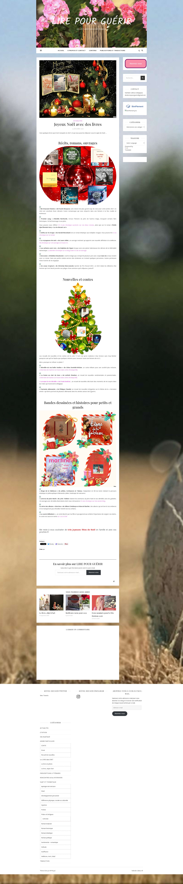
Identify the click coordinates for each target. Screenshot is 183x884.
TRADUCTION (44, 861)
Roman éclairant (46, 824)
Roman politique (46, 838)
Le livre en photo (46, 764)
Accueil (61, 50)
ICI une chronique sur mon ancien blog (92, 501)
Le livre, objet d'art (47, 768)
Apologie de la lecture (48, 786)
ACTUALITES (77, 121)
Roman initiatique (47, 833)
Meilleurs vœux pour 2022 (76, 613)
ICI (76, 370)
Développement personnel (50, 796)
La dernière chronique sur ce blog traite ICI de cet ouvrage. (67, 250)
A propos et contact (77, 50)
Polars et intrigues (47, 814)
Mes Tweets (44, 695)
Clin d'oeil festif (45, 737)
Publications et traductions (112, 50)
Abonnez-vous (93, 572)
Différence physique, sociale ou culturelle (54, 800)
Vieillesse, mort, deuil (48, 856)
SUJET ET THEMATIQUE (48, 782)
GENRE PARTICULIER (47, 741)
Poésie (43, 810)
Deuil (43, 791)
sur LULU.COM (62, 516)
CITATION (43, 732)
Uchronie (45, 819)
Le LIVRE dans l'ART (46, 759)
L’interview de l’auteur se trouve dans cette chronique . (58, 377)
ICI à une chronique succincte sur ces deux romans (76, 225)
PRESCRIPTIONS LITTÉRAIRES (50, 773)
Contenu (93, 50)
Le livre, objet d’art (47, 613)
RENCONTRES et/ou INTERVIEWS (51, 778)
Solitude (44, 847)
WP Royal (52, 871)
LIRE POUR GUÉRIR (92, 22)
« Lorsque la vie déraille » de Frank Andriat (54, 381)
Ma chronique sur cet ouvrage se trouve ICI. (53, 243)
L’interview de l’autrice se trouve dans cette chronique (57, 370)
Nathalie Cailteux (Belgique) (134, 93)
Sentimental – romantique (49, 842)
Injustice (44, 805)
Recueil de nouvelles (48, 755)
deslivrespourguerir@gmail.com (135, 95)
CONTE (43, 745)
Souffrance (44, 852)
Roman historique (47, 828)
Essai (43, 750)
